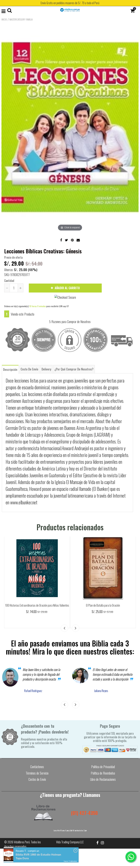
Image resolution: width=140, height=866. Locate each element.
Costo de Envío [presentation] (29, 369)
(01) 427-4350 (84, 812)
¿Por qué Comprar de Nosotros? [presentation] (74, 369)
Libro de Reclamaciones (103, 779)
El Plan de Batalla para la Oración (103, 605)
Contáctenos (37, 766)
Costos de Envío (37, 779)
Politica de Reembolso (103, 773)
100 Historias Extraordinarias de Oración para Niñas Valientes (37, 605)
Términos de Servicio (37, 773)
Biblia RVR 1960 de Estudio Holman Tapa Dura (38, 856)
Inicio (4, 19)
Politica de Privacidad (103, 766)
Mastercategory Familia (21, 19)
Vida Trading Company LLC (70, 842)
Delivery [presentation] (46, 369)
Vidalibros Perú (22, 842)
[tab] (10, 369)
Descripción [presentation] (10, 369)
